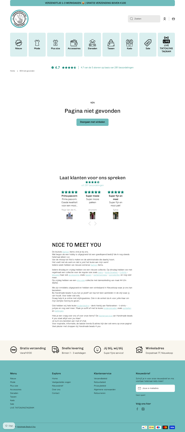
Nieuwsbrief (57, 386)
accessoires (74, 275)
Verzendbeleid (100, 378)
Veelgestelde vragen (61, 382)
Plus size (14, 386)
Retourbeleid (100, 382)
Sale (12, 404)
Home (12, 71)
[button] (90, 223)
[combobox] (144, 18)
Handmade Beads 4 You (26, 427)
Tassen (13, 397)
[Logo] (19, 19)
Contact (55, 393)
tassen (88, 275)
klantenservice (105, 316)
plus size (81, 280)
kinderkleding (83, 305)
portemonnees (100, 275)
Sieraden (14, 393)
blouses (56, 275)
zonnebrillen (114, 275)
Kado (12, 400)
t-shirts (123, 272)
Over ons (56, 389)
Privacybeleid (100, 386)
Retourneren (100, 393)
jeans (100, 272)
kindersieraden (110, 308)
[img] (92, 182)
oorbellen (127, 308)
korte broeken (111, 272)
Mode (12, 382)
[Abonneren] (171, 388)
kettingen (59, 311)
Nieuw (13, 378)
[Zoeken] (130, 18)
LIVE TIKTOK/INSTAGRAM (22, 408)
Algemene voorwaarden (105, 389)
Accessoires (15, 389)
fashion (65, 252)
